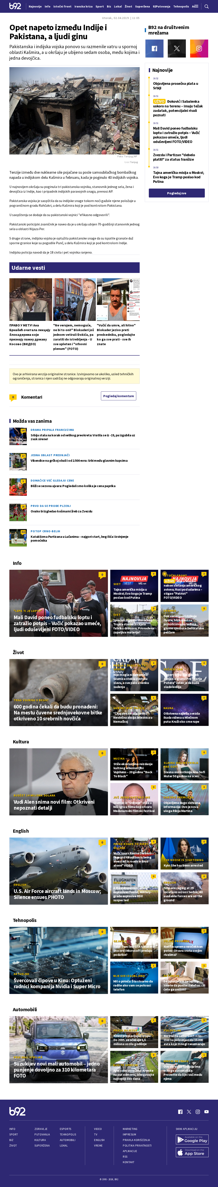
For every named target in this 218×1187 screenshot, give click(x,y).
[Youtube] (206, 1112)
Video (98, 1129)
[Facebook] (154, 48)
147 (23, 430)
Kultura (40, 1140)
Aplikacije (130, 1151)
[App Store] (192, 1152)
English (20, 885)
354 (23, 532)
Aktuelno (21, 974)
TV (95, 1134)
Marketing (130, 1129)
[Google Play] (192, 1140)
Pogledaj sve (176, 193)
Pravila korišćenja (136, 1140)
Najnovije (35, 6)
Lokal (64, 1145)
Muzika (119, 758)
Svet (117, 584)
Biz (11, 1140)
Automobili (67, 1140)
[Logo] (15, 6)
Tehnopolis (68, 1134)
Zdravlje (40, 1129)
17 (23, 455)
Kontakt (129, 1162)
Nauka (169, 708)
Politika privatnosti (137, 1145)
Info (12, 1129)
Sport (13, 1134)
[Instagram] (199, 48)
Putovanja (42, 1134)
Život (13, 1145)
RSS (125, 1156)
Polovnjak (172, 1030)
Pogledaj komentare (118, 396)
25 (23, 506)
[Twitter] (177, 48)
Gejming (120, 941)
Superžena (42, 1145)
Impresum (129, 1134)
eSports (65, 1129)
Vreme (98, 1145)
